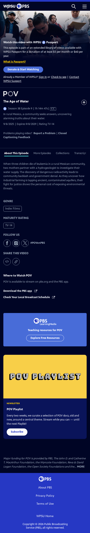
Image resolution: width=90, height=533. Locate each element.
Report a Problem (44, 133)
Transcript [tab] (80, 153)
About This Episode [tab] (16, 153)
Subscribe (17, 431)
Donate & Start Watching (23, 69)
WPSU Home (45, 516)
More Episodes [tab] (42, 153)
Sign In (43, 77)
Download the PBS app (18, 291)
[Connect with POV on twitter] (25, 243)
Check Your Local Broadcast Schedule (26, 297)
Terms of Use (45, 503)
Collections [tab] (62, 153)
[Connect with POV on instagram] (16, 243)
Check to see (58, 77)
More (81, 466)
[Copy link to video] (16, 261)
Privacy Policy (45, 496)
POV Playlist (15, 409)
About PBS (45, 487)
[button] (73, 6)
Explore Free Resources (45, 338)
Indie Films (12, 208)
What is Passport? (14, 61)
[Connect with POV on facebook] (7, 243)
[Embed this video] (7, 261)
